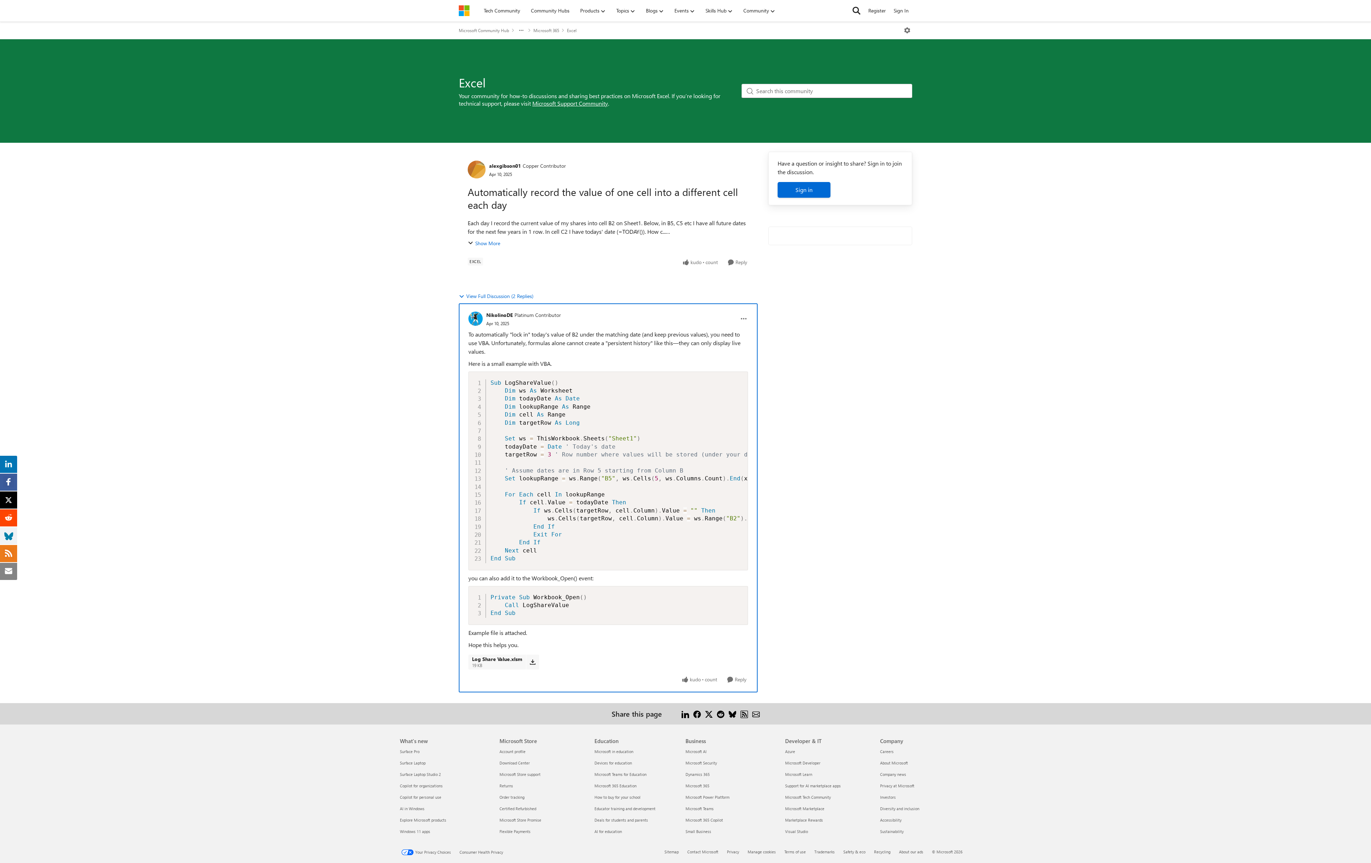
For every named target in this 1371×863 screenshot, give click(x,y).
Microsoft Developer (802, 763)
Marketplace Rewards (804, 820)
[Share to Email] (756, 713)
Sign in (804, 189)
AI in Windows (412, 808)
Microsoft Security (701, 763)
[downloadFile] (532, 662)
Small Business (698, 831)
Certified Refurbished (517, 808)
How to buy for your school (617, 797)
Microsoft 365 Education (615, 785)
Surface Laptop (413, 763)
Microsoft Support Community (570, 103)
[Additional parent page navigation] (521, 30)
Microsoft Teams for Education (620, 774)
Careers (887, 751)
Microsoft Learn (798, 774)
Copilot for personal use (420, 797)
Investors (888, 797)
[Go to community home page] (464, 10)
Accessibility (891, 820)
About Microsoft (894, 763)
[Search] (856, 10)
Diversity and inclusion (899, 808)
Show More (487, 243)
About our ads (911, 851)
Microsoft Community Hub (484, 30)
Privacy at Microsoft (897, 785)
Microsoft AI (696, 751)
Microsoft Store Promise (520, 820)
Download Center (514, 763)
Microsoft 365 (546, 30)
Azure (790, 751)
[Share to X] (709, 713)
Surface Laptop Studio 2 (420, 774)
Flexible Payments (515, 831)
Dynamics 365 (698, 774)
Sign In (901, 10)
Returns (506, 785)
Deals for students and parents (621, 820)
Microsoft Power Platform (707, 797)
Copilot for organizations (421, 785)
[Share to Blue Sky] (732, 713)
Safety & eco (854, 851)
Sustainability (892, 831)
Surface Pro (410, 751)
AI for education (608, 831)
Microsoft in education (613, 751)
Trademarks (824, 851)
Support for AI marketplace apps (813, 785)
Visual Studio (796, 831)
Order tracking (511, 797)
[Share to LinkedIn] (685, 713)
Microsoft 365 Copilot (704, 820)
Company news (893, 774)
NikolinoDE (499, 315)
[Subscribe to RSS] (744, 713)
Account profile (512, 751)
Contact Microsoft (702, 851)
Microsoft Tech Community (808, 797)
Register (877, 10)
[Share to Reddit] (720, 713)
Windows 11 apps (415, 831)
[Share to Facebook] (697, 713)
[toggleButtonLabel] (907, 30)
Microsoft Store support (520, 774)
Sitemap (671, 851)
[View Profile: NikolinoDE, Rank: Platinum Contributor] (475, 319)
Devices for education (613, 763)
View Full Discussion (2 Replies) (499, 296)
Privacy (733, 851)
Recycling (882, 851)
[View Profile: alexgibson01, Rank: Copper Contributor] (477, 169)
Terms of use (795, 851)
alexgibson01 (505, 165)
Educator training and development (625, 808)
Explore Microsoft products (423, 820)
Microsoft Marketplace (804, 808)
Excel (572, 30)
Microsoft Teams (700, 808)
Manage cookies (762, 851)
